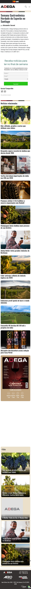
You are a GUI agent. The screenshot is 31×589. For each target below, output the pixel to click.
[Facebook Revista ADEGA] (2, 91)
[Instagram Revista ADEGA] (5, 91)
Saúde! (15, 84)
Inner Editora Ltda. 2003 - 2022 (9, 582)
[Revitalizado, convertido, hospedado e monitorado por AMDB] (29, 587)
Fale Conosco (19, 582)
